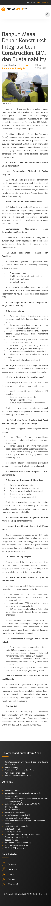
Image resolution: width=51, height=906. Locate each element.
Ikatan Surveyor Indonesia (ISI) (17, 815)
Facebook (11, 864)
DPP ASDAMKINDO (12, 810)
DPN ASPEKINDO (11, 807)
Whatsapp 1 (12, 884)
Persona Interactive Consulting (18, 842)
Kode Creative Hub (12, 829)
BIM (21, 162)
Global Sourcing (11, 767)
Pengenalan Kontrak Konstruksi (18, 775)
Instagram (12, 869)
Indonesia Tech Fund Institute (17, 818)
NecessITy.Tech (11, 840)
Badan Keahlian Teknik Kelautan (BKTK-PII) (23, 804)
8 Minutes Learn (12, 790)
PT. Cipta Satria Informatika (16, 845)
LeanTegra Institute (13, 832)
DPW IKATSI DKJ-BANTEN (15, 812)
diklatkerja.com (42, 2)
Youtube (11, 879)
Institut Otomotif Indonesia (16, 826)
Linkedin (11, 874)
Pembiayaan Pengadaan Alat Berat (20, 770)
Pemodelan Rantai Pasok (15, 773)
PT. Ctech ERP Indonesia (15, 848)
